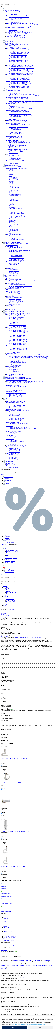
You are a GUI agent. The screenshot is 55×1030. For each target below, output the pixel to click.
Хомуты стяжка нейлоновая (16, 158)
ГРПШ (8, 278)
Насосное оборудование (13, 123)
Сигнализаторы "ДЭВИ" (15, 299)
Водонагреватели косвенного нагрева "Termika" (21, 71)
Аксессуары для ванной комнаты (15, 401)
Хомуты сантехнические (15, 157)
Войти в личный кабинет (9, 936)
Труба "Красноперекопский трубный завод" (20, 142)
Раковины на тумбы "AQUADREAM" (18, 427)
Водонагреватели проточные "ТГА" (18, 64)
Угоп (10, 375)
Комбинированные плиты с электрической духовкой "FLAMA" (24, 24)
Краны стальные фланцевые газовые (18, 248)
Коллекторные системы (13, 254)
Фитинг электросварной (15, 282)
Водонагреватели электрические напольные (18, 77)
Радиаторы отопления (13, 385)
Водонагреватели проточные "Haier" (18, 51)
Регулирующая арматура (13, 261)
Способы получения (36, 637)
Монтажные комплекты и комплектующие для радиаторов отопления (24, 381)
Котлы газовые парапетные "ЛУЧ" (17, 347)
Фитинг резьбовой (13, 269)
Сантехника (8, 398)
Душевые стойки (13, 440)
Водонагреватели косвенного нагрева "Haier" (20, 69)
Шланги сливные (13, 163)
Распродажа (6, 927)
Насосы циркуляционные (15, 132)
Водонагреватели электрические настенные (18, 81)
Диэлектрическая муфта (13, 288)
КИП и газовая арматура (11, 275)
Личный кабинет (5, 578)
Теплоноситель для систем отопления (16, 393)
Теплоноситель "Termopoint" (16, 395)
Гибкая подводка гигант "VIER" (17, 93)
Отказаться (40, 1027)
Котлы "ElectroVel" (13, 369)
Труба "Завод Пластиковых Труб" (17, 141)
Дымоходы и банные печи (11, 165)
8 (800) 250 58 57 (5, 544)
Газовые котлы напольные (14, 314)
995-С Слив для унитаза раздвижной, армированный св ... (15, 807)
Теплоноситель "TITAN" (15, 394)
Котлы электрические (12, 366)
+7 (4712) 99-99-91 (22, 945)
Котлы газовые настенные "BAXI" (17, 328)
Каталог (5, 926)
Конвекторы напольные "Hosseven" (18, 361)
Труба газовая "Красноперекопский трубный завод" (22, 280)
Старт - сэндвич (13, 211)
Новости (7, 538)
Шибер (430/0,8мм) (13, 229)
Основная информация (12, 550)
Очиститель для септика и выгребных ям (19, 118)
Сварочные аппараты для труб (16, 107)
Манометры (10, 295)
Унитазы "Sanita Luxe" (14, 456)
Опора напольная (13, 200)
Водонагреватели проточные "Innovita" (18, 53)
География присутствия (12, 552)
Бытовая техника (9, 9)
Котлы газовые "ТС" (14, 323)
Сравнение (8, 480)
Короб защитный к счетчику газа (15, 291)
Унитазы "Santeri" (13, 459)
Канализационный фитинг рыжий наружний (20, 114)
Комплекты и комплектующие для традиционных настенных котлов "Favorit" (28, 358)
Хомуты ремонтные (14, 155)
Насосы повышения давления (16, 131)
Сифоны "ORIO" (13, 436)
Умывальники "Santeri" (14, 452)
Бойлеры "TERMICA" (14, 47)
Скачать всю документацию (23, 723)
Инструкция (13, 723)
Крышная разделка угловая (15, 196)
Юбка (10, 233)
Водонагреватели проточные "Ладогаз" (19, 60)
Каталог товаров (9, 477)
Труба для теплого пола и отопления (16, 145)
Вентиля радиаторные (14, 263)
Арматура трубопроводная (15, 247)
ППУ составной (13, 202)
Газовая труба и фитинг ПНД (14, 279)
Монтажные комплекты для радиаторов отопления (21, 383)
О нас (6, 549)
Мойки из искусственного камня (17, 418)
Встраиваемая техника (13, 11)
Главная (7, 483)
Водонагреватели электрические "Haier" (19, 78)
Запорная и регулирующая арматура (14, 242)
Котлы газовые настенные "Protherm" (18, 339)
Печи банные (12, 238)
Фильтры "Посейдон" (14, 433)
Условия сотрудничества (11, 558)
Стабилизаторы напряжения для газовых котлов (19, 32)
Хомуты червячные (14, 159)
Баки (10, 176)
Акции (5, 595)
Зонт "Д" (11, 182)
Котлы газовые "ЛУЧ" (14, 319)
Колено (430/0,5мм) (14, 187)
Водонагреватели (9, 41)
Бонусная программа (10, 561)
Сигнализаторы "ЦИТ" (15, 304)
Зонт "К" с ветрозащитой (15, 186)
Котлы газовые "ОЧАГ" (15, 321)
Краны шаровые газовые (15, 251)
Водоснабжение (9, 89)
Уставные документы (10, 562)
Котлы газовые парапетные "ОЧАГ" (18, 349)
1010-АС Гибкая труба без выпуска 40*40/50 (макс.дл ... (14, 758)
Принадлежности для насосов (16, 133)
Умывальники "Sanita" (14, 449)
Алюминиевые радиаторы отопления (18, 386)
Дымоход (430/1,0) (13, 179)
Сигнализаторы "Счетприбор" (16, 302)
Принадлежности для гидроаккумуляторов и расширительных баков (26, 101)
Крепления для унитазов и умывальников (19, 413)
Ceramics (11, 172)
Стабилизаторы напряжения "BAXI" (18, 34)
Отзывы (17, 637)
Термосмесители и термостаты (16, 260)
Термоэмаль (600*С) (14, 221)
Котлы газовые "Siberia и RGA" (17, 315)
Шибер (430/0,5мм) (13, 228)
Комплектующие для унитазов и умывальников (19, 410)
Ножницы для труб (14, 106)
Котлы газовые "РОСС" (15, 322)
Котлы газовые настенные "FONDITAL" (19, 332)
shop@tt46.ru (4, 950)
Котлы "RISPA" (13, 370)
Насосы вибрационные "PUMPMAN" (18, 127)
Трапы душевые (13, 119)
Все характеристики (5, 636)
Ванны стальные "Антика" (15, 406)
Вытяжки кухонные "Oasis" (16, 18)
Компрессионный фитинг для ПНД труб (17, 120)
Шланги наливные (13, 162)
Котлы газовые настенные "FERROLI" (18, 331)
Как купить (8, 536)
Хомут (10, 226)
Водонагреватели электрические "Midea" (19, 86)
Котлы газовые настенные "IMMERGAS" (19, 335)
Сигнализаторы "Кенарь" (15, 300)
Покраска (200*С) (13, 207)
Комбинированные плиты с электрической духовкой (20, 23)
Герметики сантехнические (14, 409)
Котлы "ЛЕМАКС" (14, 373)
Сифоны (9, 435)
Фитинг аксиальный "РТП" (16, 151)
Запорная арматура (12, 246)
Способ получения (9, 572)
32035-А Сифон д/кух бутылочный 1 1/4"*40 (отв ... (13, 866)
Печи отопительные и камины (16, 239)
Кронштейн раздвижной (15, 194)
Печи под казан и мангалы (15, 241)
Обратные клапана (13, 264)
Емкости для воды (11, 103)
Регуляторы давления (14, 267)
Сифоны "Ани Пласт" (14, 437)
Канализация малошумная (15, 116)
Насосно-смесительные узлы (16, 259)
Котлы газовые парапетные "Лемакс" (18, 348)
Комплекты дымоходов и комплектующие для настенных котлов (23, 354)
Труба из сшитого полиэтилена (16, 146)
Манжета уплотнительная (15, 198)
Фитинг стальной (13, 272)
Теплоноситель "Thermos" (15, 396)
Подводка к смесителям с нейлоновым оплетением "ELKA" (24, 95)
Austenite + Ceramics (14, 170)
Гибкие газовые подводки (14, 283)
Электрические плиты (12, 36)
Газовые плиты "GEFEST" (15, 22)
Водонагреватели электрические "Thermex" (20, 79)
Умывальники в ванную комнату (15, 446)
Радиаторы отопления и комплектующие (15, 377)
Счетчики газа (12, 308)
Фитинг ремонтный (14, 271)
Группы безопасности (12, 245)
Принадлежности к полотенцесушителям (19, 424)
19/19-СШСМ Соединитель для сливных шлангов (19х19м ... (15, 831)
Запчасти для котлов (12, 353)
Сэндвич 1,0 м (12, 220)
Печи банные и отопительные (15, 234)
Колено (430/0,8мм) (14, 189)
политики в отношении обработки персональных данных (27, 960)
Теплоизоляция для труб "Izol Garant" (16, 445)
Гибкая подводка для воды (13, 92)
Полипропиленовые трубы (15, 137)
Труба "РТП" (12, 144)
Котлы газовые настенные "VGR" (17, 340)
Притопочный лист (14, 209)
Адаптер (11, 174)
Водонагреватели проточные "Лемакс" (18, 62)
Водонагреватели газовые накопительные (17, 44)
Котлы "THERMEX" (14, 371)
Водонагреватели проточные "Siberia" (18, 56)
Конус (10, 192)
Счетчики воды (13, 306)
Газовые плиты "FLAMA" (15, 21)
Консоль (11, 191)
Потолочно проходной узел (16, 208)
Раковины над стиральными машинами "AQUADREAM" (23, 428)
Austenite (11, 169)
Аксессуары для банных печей (16, 235)
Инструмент (10, 105)
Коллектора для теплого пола (16, 256)
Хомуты (9, 154)
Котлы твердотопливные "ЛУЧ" (17, 365)
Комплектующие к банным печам (17, 237)
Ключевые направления (12, 551)
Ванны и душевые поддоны (14, 402)
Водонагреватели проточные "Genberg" (19, 49)
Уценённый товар (9, 461)
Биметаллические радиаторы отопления (19, 387)
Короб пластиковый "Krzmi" (16, 293)
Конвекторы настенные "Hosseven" (17, 362)
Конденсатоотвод (13, 190)
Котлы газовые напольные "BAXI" (17, 325)
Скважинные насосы (14, 134)
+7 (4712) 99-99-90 (13, 945)
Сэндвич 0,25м (12, 217)
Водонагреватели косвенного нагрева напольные (19, 65)
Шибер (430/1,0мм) (13, 230)
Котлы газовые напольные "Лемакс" (18, 326)
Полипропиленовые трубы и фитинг (16, 136)
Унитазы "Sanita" (13, 457)
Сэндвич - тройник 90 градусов (17, 216)
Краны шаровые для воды (15, 252)
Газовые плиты (11, 19)
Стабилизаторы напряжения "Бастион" (18, 35)
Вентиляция (12, 28)
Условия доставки (9, 569)
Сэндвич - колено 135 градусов (16, 212)
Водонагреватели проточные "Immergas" (19, 52)
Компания (7, 484)
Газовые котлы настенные (14, 327)
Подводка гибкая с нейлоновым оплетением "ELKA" (22, 94)
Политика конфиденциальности (27, 965)
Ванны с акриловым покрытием (17, 405)
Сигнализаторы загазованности (15, 297)
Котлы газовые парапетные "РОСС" (18, 351)
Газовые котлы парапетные (14, 345)
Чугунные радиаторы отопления (17, 390)
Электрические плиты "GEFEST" (17, 39)
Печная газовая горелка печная (14, 374)
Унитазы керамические (13, 453)
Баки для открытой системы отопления (18, 98)
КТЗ (8, 289)
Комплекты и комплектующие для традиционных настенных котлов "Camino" (28, 357)
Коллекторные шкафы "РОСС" (16, 258)
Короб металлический (14, 292)
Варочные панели (13, 13)
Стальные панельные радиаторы (17, 389)
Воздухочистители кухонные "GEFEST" (19, 17)
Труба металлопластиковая (15, 147)
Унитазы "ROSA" (13, 454)
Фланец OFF (12, 225)
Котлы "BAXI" (12, 367)
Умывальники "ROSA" (14, 448)
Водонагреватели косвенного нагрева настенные (19, 74)
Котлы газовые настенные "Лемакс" (18, 343)
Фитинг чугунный (13, 273)
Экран (10, 231)
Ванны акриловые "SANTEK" (16, 404)
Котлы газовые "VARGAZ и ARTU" (18, 317)
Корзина (7, 478)
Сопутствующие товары (25, 637)
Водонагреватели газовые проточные (16, 48)
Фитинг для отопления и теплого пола (17, 149)
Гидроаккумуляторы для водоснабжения (19, 99)
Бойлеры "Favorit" (13, 45)
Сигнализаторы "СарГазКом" (16, 301)
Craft (10, 173)
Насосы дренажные (14, 128)
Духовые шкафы (13, 14)
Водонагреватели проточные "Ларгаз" (18, 61)
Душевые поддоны (13, 407)
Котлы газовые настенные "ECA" (17, 330)
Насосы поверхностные (15, 129)
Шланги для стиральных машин (15, 160)
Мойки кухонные (12, 417)
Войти (2, 474)
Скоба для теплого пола (15, 150)
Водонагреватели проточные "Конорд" (18, 58)
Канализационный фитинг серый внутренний (20, 115)
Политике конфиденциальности (19, 1024)
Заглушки (11, 181)
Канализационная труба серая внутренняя (19, 112)
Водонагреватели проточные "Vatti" (18, 57)
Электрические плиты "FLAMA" (17, 37)
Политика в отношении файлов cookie (10, 965)
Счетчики (9, 305)
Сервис (6, 540)
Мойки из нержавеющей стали (16, 419)
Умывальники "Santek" (14, 450)
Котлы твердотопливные (13, 364)
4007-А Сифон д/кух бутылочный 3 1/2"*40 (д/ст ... (13, 782)
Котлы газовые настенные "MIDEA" (18, 336)
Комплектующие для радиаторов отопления (20, 382)
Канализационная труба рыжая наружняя (19, 111)
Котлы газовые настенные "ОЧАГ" (17, 344)
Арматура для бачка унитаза (16, 411)
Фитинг (9, 268)
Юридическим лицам (10, 542)
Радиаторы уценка (13, 467)
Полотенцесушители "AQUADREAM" (18, 423)
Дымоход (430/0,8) (13, 178)
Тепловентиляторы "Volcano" (16, 31)
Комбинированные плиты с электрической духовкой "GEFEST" (25, 26)
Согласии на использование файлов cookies (36, 1024)
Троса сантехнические (14, 415)
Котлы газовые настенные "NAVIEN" (18, 338)
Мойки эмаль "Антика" (15, 420)
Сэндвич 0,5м (12, 218)
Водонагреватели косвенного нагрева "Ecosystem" (21, 68)
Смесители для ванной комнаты (17, 443)
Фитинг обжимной (13, 153)
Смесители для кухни (14, 444)
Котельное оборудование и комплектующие (15, 311)
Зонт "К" (11, 185)
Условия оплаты (9, 567)
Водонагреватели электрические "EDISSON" (20, 83)
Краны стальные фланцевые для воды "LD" (20, 250)
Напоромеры (10, 296)
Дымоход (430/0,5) (13, 177)
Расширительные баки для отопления (18, 102)
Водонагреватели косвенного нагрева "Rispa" (20, 70)
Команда (8, 555)
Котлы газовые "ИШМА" (15, 318)
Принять (14, 1027)
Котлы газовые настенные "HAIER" (18, 334)
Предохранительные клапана (16, 265)
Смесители (10, 439)
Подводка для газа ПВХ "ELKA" (17, 284)
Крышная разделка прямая (15, 195)
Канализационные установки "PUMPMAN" (20, 124)
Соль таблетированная (12, 391)
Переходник (12, 203)
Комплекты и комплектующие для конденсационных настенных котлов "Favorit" (29, 356)
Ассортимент (9, 556)
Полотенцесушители (12, 422)
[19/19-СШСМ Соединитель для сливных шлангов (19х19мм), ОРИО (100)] (6, 830)
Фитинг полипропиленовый (16, 138)
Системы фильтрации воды (14, 431)
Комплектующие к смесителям (16, 441)
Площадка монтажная (14, 205)
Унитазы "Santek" (13, 458)
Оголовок (11, 199)
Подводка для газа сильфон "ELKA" (18, 287)
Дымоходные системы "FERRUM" (16, 168)
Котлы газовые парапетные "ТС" (17, 352)
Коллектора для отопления (15, 255)
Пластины (11, 204)
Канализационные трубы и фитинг (16, 110)
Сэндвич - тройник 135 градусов (17, 215)
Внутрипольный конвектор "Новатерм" (16, 380)
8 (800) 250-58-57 (5, 945)
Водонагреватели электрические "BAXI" (19, 82)
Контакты (7, 539)
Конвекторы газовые (12, 360)
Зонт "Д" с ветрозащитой (15, 183)
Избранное (7, 482)
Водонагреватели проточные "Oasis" (18, 55)
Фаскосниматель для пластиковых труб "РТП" (20, 108)
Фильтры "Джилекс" (14, 432)
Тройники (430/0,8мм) (14, 224)
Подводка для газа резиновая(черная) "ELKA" (20, 286)
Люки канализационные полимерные (16, 121)
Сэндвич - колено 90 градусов (16, 213)
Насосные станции (13, 125)
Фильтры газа (10, 309)
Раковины (9, 426)
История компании (11, 554)
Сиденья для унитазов (14, 414)
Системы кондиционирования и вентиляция (18, 27)
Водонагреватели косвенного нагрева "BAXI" (20, 66)
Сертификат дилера (5, 723)
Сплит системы (13, 30)
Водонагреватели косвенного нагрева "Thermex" (21, 73)
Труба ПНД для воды (12, 140)
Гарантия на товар (9, 570)
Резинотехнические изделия (14, 430)
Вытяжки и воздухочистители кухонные (17, 15)
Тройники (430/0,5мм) (14, 222)
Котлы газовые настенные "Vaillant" (18, 341)
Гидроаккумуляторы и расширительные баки (18, 97)
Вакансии (7, 559)
